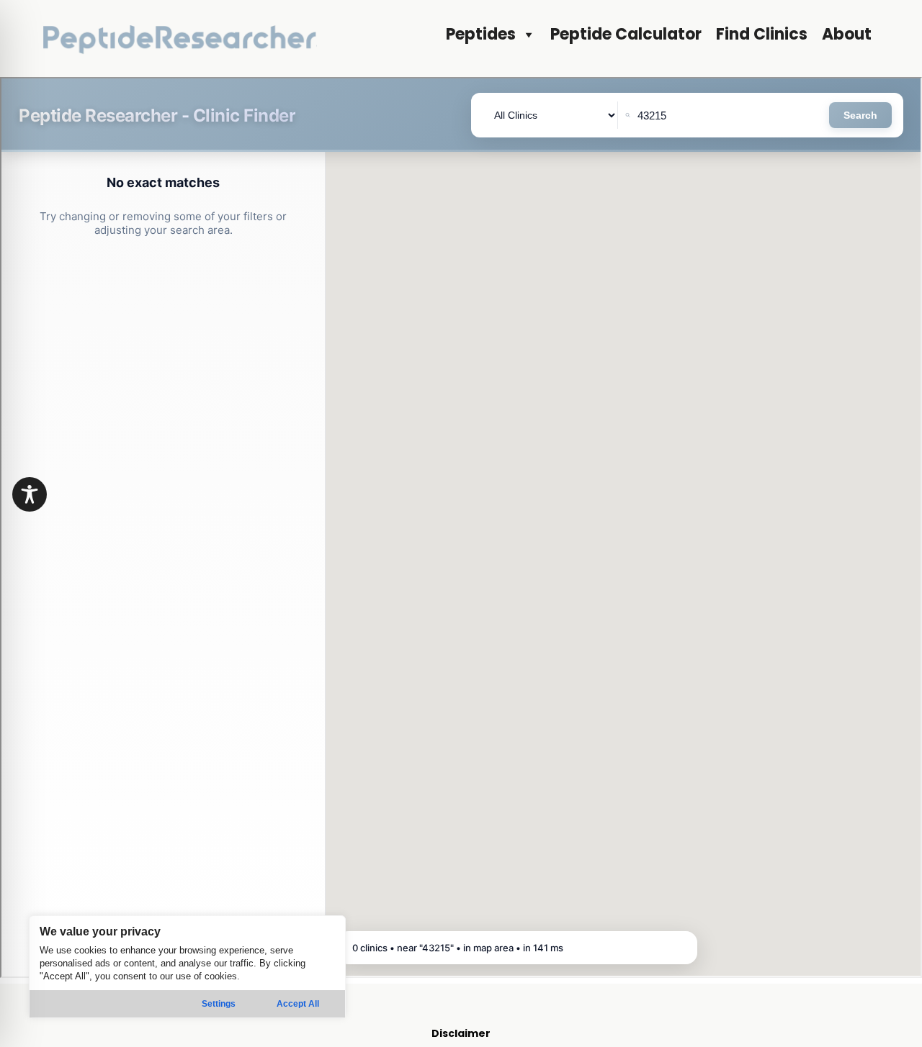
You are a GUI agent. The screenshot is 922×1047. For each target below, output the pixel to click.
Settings (219, 1004)
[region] (187, 966)
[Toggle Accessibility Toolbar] (29, 494)
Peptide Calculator (626, 34)
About (847, 34)
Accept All (298, 1004)
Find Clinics (761, 34)
